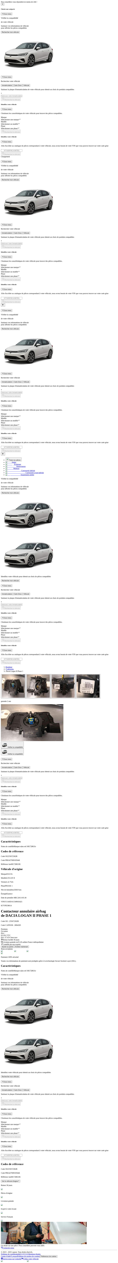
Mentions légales (34, 1254)
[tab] (7, 85)
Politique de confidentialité (10, 1254)
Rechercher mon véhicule (10, 32)
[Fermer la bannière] (2, 4)
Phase (3, 126)
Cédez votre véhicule (31, 1259)
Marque (4, 117)
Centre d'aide (5, 1256)
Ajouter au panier (7, 947)
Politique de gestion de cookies (28, 1256)
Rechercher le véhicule (12, 100)
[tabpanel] (59, 122)
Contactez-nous (8, 1248)
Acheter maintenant (21, 947)
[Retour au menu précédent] (3, 305)
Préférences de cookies (48, 1256)
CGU (26, 1254)
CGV (22, 1254)
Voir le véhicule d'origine (10, 1181)
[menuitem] (14, 459)
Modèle (3, 122)
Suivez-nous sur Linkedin (12, 1259)
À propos (13, 1256)
